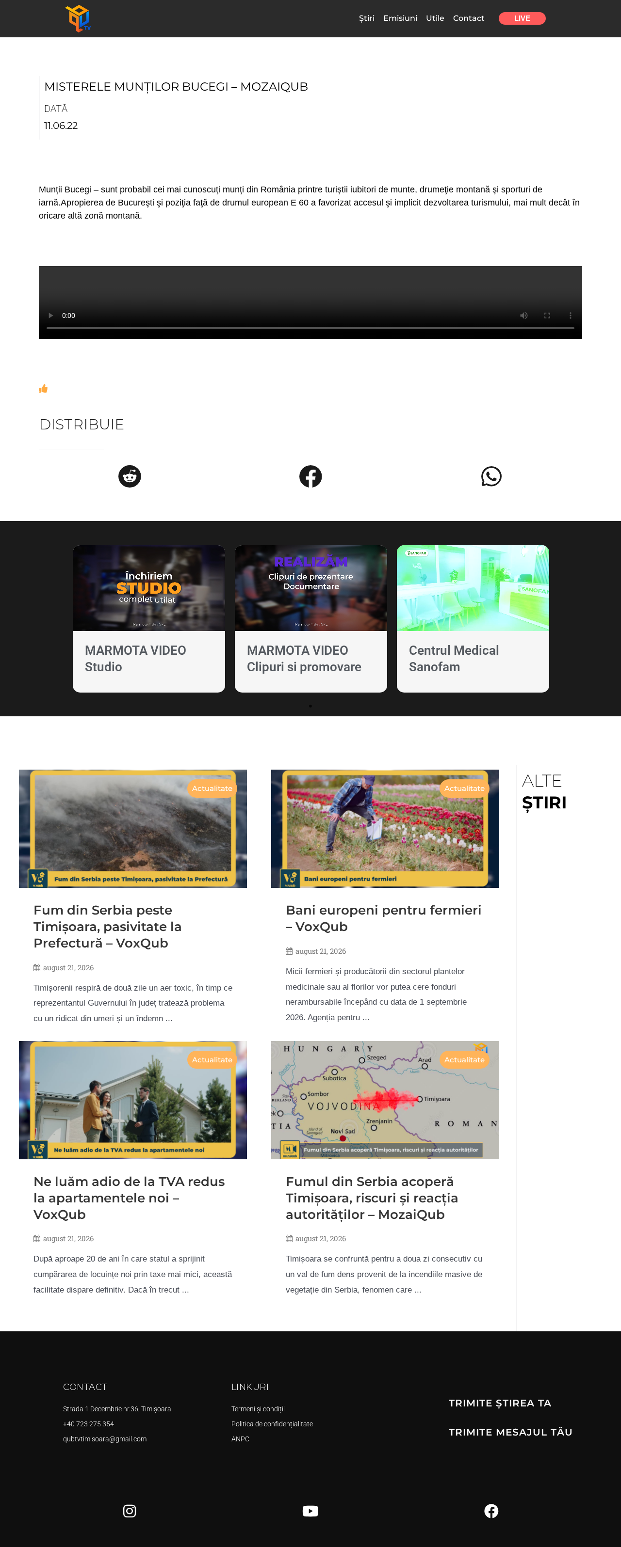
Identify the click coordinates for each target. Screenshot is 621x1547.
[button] (129, 476)
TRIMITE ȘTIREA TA (500, 1403)
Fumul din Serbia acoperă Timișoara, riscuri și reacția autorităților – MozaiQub (372, 1198)
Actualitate (212, 788)
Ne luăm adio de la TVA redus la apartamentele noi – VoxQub (129, 1198)
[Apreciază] (43, 389)
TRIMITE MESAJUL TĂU (511, 1432)
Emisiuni (400, 18)
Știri (367, 18)
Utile (435, 18)
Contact (469, 18)
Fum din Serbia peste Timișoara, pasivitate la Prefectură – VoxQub (107, 926)
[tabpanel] (149, 621)
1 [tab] (310, 706)
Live (522, 18)
